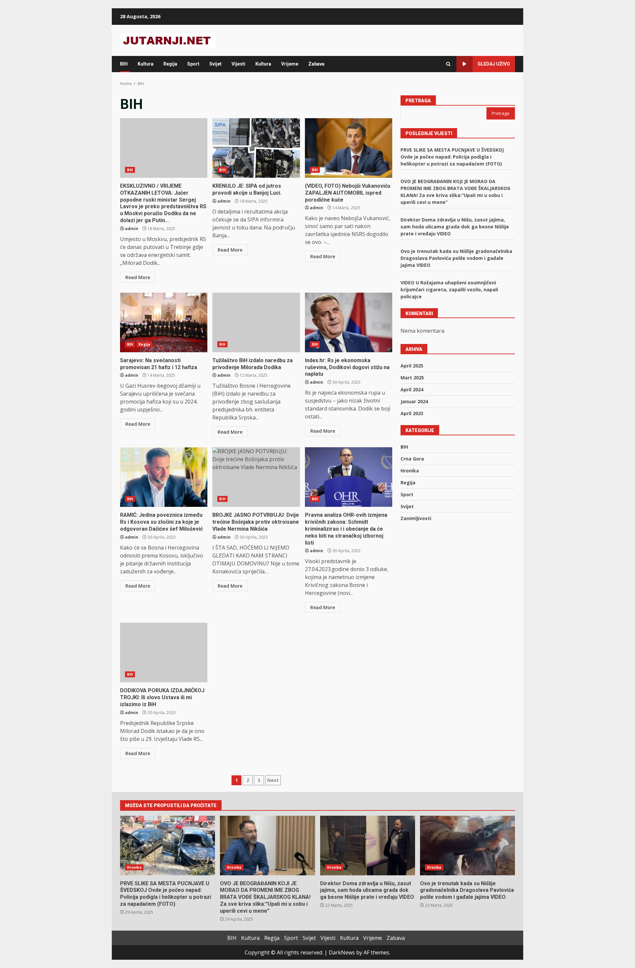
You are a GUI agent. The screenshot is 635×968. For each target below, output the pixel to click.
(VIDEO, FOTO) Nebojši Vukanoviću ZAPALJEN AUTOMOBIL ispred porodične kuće (348, 148)
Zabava (316, 64)
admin (131, 228)
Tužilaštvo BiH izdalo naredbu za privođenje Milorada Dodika (256, 322)
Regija (170, 64)
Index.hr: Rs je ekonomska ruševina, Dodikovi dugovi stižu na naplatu (348, 322)
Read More (137, 277)
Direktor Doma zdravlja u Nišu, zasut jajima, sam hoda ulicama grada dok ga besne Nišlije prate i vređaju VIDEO (455, 226)
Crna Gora (412, 458)
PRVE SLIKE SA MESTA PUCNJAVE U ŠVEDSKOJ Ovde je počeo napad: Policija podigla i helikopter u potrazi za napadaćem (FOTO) (452, 156)
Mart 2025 (412, 377)
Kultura (145, 64)
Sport (193, 64)
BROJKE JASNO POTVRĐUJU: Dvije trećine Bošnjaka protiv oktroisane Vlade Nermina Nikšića (256, 477)
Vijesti (238, 64)
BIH (124, 64)
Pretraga (418, 100)
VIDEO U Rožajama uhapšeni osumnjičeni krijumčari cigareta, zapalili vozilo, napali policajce (449, 289)
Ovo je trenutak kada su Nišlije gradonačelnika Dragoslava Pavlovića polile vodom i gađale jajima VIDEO (456, 258)
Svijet (215, 64)
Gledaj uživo (494, 64)
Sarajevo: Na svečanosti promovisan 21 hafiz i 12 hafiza (163, 322)
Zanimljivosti (416, 518)
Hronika (410, 470)
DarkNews (342, 952)
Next (273, 780)
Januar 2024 (414, 401)
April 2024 (412, 389)
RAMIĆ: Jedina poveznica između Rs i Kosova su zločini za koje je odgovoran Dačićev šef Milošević (163, 477)
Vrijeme (289, 64)
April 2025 (412, 365)
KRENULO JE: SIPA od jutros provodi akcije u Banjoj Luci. (256, 148)
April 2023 (412, 413)
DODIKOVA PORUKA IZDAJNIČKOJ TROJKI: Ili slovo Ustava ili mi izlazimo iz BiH (163, 652)
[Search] (448, 64)
